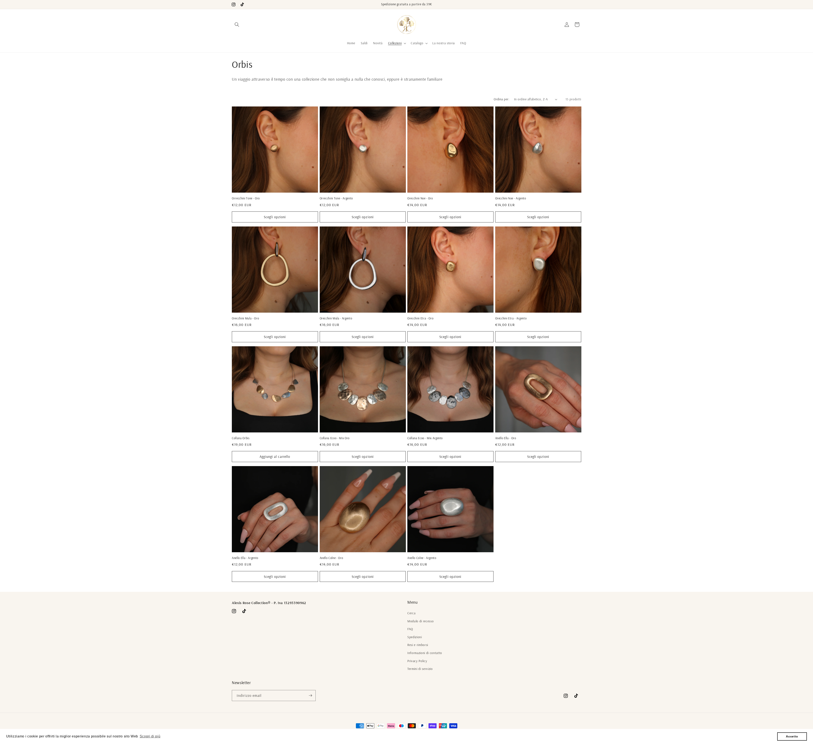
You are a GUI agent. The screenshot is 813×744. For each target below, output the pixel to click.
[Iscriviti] (310, 695)
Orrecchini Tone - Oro (246, 198)
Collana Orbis (241, 438)
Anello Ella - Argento (245, 558)
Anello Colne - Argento (421, 558)
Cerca (411, 613)
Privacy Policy (417, 661)
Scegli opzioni (275, 217)
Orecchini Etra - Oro (420, 318)
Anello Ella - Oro (505, 438)
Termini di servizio (420, 669)
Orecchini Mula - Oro (245, 318)
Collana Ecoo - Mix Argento (425, 438)
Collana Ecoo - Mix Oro (335, 438)
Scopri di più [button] (150, 736)
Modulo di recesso (420, 621)
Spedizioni (414, 637)
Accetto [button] (792, 736)
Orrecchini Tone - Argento (336, 198)
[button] (237, 24)
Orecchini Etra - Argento (511, 318)
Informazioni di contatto (424, 653)
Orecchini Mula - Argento (336, 318)
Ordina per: (501, 99)
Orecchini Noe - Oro (420, 198)
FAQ (410, 629)
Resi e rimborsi (417, 645)
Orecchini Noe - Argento (510, 198)
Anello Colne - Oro (331, 558)
